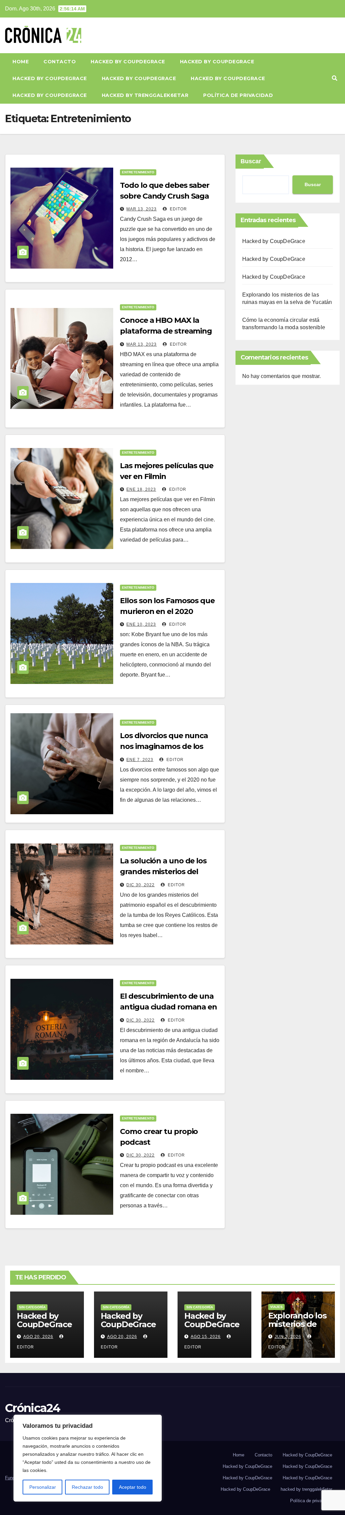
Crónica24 (32, 1408)
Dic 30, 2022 (140, 885)
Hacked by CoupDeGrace (128, 62)
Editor (177, 209)
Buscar (251, 161)
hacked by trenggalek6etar (145, 95)
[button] (334, 78)
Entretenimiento (138, 172)
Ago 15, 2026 (206, 1336)
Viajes (276, 1307)
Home (20, 62)
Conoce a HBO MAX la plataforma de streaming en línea (166, 331)
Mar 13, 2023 (141, 209)
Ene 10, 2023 (141, 624)
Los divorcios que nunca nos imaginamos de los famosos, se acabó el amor (168, 746)
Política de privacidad (238, 95)
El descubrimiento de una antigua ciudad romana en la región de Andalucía (168, 1007)
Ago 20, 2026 (38, 1336)
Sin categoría (32, 1307)
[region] (87, 1458)
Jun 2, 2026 (288, 1336)
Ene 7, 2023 (139, 759)
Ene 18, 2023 (141, 489)
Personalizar (42, 1487)
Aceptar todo (132, 1487)
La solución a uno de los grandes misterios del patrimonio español (163, 871)
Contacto (59, 62)
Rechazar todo (87, 1487)
